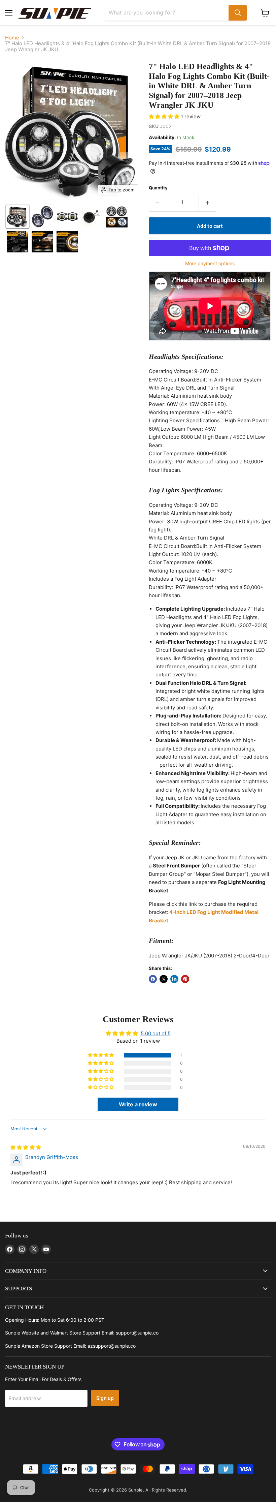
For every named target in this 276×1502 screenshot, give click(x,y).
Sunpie (135, 1490)
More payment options (210, 263)
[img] (25, 1147)
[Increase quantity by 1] (207, 202)
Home (12, 37)
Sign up (105, 1397)
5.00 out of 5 (156, 1033)
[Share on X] (164, 979)
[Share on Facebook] (153, 979)
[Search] (238, 13)
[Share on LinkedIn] (174, 979)
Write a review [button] (138, 1104)
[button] (17, 216)
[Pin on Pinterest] (185, 979)
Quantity (158, 187)
